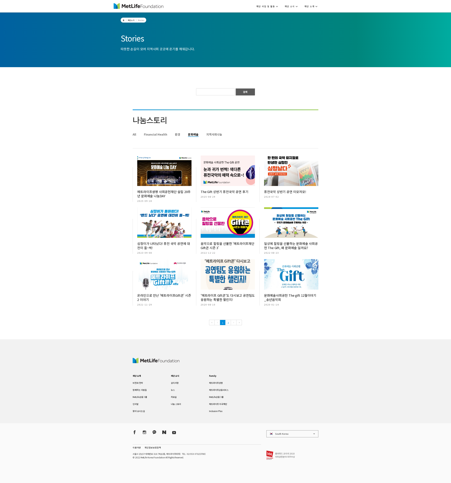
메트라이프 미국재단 (218, 403)
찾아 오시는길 (139, 410)
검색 (245, 92)
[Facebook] (135, 432)
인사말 (135, 403)
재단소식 (131, 20)
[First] (211, 322)
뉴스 (173, 389)
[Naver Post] (164, 432)
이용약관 (137, 447)
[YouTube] (174, 432)
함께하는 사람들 (140, 389)
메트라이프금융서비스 (218, 389)
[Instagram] (144, 432)
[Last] (239, 322)
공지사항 (175, 382)
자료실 (174, 396)
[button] (268, 6)
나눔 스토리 (176, 403)
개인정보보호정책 (152, 447)
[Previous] (217, 322)
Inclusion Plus (215, 410)
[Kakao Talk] (154, 432)
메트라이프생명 (216, 382)
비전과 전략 (138, 382)
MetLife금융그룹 (140, 396)
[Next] (233, 322)
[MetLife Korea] (156, 362)
